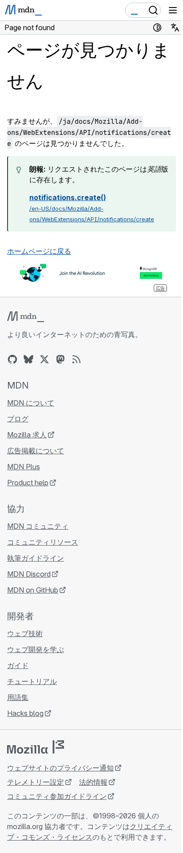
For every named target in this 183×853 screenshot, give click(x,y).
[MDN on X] (44, 359)
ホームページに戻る (39, 251)
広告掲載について (35, 450)
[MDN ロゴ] (25, 316)
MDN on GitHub (32, 590)
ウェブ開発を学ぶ (35, 649)
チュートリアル (32, 681)
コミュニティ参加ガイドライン (57, 796)
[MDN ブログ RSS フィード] (76, 359)
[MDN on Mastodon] (60, 359)
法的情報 (93, 782)
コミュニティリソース (42, 542)
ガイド (17, 665)
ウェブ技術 (25, 633)
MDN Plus (23, 466)
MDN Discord (29, 574)
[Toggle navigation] (173, 10)
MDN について (30, 402)
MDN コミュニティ (37, 526)
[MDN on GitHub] (12, 359)
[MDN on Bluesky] (28, 359)
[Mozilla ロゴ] (35, 747)
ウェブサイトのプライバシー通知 (60, 767)
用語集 (17, 697)
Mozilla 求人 (27, 434)
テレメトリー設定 (35, 782)
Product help (27, 482)
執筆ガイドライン (35, 558)
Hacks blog (25, 713)
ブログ (17, 418)
